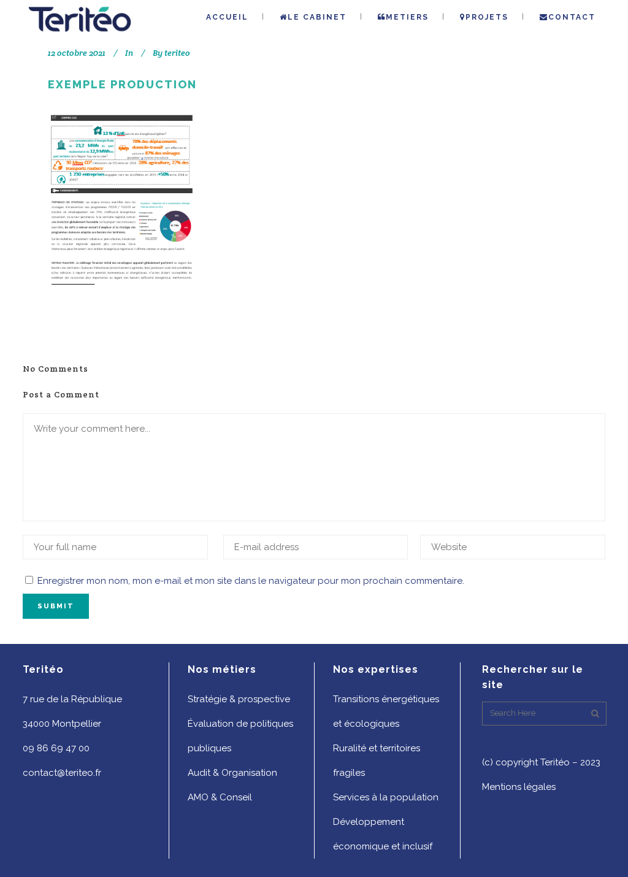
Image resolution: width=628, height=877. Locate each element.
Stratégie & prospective (239, 699)
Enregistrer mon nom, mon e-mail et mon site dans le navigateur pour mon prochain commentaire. (250, 580)
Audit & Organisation (232, 772)
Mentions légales (519, 786)
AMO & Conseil (220, 797)
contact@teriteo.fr (62, 772)
